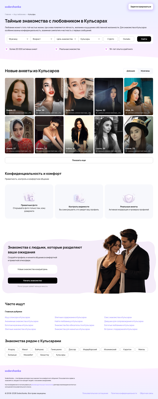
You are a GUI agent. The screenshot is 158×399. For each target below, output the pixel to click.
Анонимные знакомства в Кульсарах (21, 321)
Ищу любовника (20, 14)
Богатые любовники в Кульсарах (119, 325)
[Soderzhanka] (13, 7)
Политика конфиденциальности (124, 393)
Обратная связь (146, 393)
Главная (8, 14)
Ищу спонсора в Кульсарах (17, 317)
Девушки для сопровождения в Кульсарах (123, 321)
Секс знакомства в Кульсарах (118, 317)
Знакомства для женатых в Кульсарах (72, 329)
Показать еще (79, 160)
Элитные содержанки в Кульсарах (71, 317)
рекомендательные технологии (42, 385)
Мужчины (145, 71)
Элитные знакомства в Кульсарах (20, 329)
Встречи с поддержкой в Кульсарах (120, 329)
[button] (11, 349)
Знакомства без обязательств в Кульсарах (74, 325)
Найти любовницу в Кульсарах (69, 321)
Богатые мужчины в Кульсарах (19, 325)
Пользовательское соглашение (95, 393)
